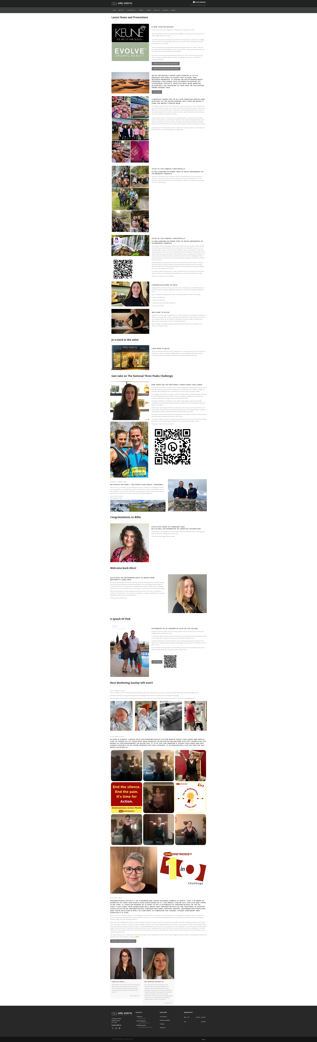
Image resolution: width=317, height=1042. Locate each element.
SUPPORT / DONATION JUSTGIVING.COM (123, 941)
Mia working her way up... (155, 981)
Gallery (149, 10)
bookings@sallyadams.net (145, 1027)
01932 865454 (142, 1018)
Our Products (131, 10)
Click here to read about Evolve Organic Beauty (166, 68)
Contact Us (157, 10)
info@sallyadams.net (143, 1023)
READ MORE (156, 92)
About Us (121, 10)
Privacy (203, 1039)
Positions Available (165, 1020)
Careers (141, 10)
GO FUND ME (157, 662)
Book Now (165, 10)
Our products (163, 1016)
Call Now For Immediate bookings (198, 5)
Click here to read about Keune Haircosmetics (165, 63)
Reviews (173, 10)
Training (162, 1024)
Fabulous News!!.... (119, 981)
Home (114, 10)
